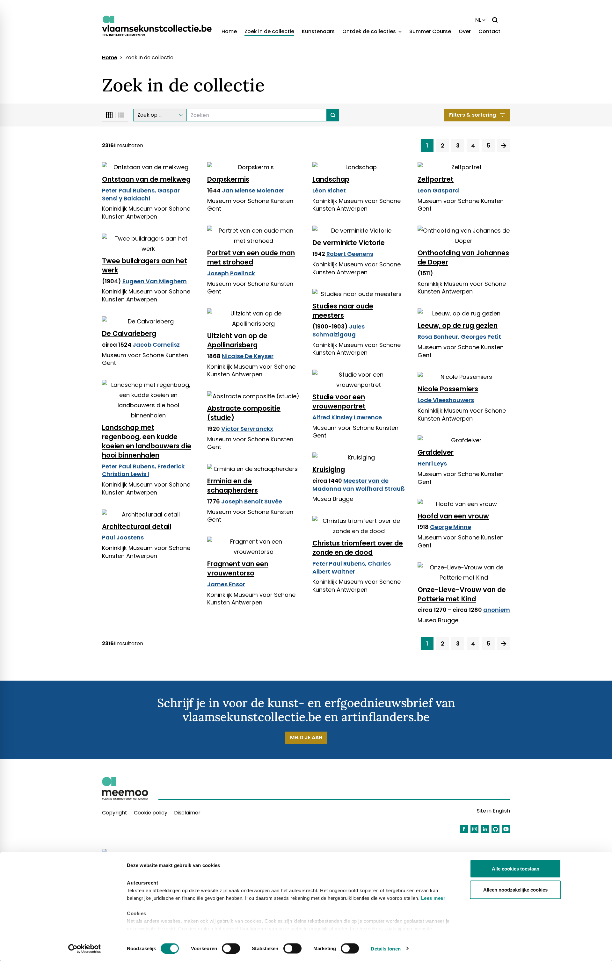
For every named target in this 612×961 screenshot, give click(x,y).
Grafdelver (436, 452)
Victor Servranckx (247, 429)
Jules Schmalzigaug (338, 330)
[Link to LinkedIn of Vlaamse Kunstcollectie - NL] (485, 829)
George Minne (450, 527)
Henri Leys (432, 463)
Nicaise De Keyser (247, 356)
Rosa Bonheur (438, 337)
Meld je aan (306, 737)
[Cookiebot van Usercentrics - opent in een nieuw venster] (85, 948)
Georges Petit (481, 337)
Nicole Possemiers (448, 389)
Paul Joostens (123, 537)
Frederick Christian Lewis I (143, 470)
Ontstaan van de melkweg (146, 179)
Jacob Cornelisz (156, 345)
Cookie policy (150, 812)
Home (229, 31)
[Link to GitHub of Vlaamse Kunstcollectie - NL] (495, 829)
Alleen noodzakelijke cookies (515, 889)
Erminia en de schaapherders (232, 485)
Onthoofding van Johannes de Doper (463, 257)
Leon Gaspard (438, 190)
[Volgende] (503, 145)
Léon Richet (329, 190)
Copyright (114, 812)
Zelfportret (436, 179)
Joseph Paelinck (231, 273)
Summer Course (430, 31)
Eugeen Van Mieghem (154, 281)
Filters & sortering (472, 115)
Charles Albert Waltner (351, 567)
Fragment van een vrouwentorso (237, 568)
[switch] (231, 948)
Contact (489, 31)
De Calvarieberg (129, 333)
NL (478, 20)
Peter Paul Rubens (128, 190)
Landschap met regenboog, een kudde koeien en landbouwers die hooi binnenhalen (146, 441)
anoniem (496, 610)
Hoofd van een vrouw (453, 516)
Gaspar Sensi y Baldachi (141, 194)
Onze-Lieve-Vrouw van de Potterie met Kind (462, 594)
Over (465, 31)
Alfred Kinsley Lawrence (347, 417)
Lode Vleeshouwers (446, 400)
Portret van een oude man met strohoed (251, 257)
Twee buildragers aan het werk (144, 265)
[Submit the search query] (333, 115)
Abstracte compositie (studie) (243, 413)
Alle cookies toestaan (515, 868)
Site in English (493, 810)
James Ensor (226, 584)
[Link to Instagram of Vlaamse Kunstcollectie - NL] (474, 829)
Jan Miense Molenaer (253, 190)
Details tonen (385, 948)
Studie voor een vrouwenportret (339, 401)
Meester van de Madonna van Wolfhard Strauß (358, 485)
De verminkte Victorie (348, 242)
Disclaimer (187, 812)
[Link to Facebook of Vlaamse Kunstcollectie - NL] (464, 829)
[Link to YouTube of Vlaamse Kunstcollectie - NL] (506, 829)
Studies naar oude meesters (342, 310)
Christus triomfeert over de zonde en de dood (357, 547)
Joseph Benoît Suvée (251, 501)
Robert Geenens (349, 254)
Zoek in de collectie (269, 31)
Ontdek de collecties (369, 31)
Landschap (330, 179)
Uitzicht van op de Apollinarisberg (237, 340)
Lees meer (433, 898)
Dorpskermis (228, 179)
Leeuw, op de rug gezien (458, 325)
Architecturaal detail (136, 526)
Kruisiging (328, 469)
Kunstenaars (318, 31)
